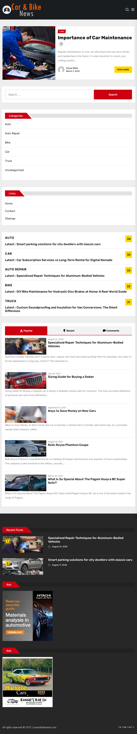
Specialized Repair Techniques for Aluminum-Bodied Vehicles (61, 276)
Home (9, 203)
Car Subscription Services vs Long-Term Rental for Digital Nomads (64, 260)
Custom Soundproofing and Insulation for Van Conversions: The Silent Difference (61, 309)
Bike (7, 142)
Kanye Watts (72, 68)
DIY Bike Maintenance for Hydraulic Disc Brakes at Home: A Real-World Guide (72, 291)
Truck (8, 160)
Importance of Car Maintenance (95, 37)
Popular (28, 330)
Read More (123, 69)
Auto (8, 124)
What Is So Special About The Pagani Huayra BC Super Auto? (86, 481)
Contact (10, 211)
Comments (112, 330)
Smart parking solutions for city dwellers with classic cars (59, 244)
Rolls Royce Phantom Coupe (68, 445)
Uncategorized (14, 170)
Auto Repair (12, 133)
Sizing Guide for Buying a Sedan (71, 377)
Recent (70, 330)
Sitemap (10, 218)
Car (7, 151)
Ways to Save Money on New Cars (72, 411)
